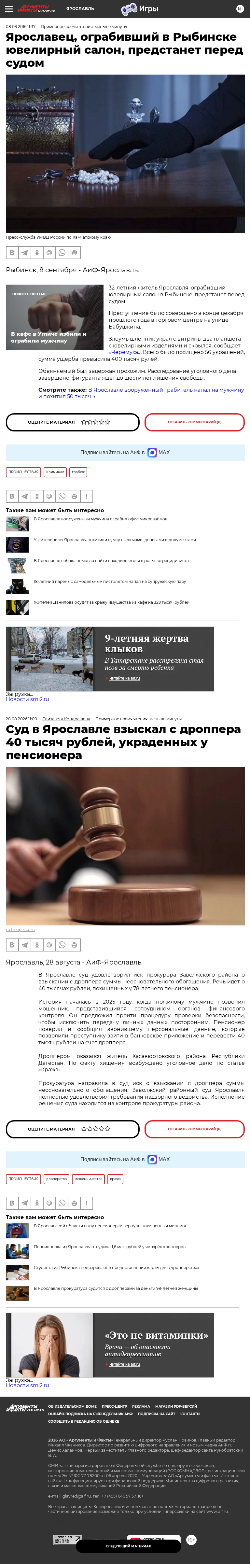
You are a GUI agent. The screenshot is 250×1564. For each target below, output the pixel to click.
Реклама (141, 1406)
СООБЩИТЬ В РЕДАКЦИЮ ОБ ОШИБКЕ (83, 1421)
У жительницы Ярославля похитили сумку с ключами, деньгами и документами (115, 539)
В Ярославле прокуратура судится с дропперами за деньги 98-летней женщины (116, 1288)
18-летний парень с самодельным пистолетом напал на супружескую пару (110, 581)
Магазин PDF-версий (176, 1406)
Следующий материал (128, 1546)
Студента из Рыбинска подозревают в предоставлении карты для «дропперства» (116, 1267)
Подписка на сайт (156, 1414)
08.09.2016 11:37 (20, 26)
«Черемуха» (125, 352)
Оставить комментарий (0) (195, 422)
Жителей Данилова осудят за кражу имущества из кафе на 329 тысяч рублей (111, 602)
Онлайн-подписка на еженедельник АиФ (90, 1414)
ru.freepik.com (20, 929)
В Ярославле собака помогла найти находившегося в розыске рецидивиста (111, 560)
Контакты (190, 1414)
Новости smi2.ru (27, 699)
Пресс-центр (114, 1406)
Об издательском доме (72, 1406)
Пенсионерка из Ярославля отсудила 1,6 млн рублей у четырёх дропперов (110, 1246)
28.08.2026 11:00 (21, 718)
